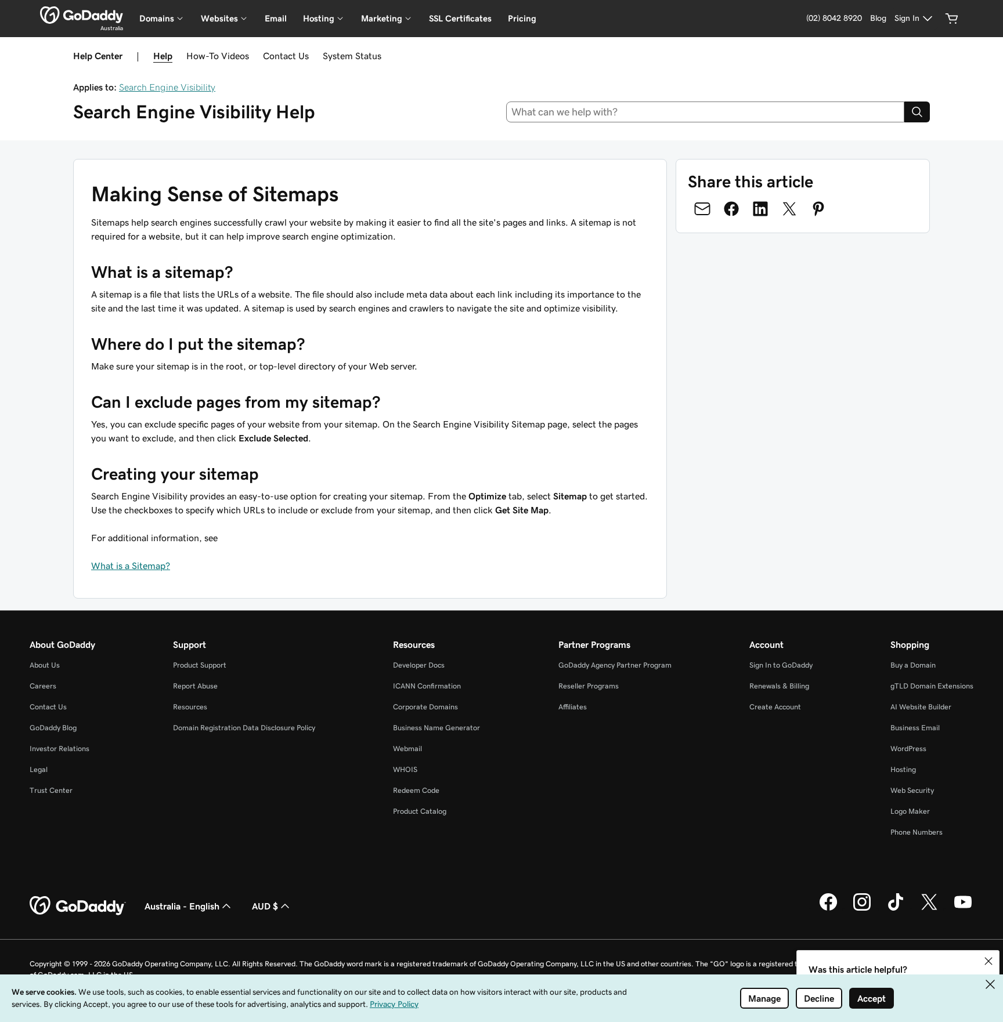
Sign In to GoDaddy (781, 665)
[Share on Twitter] (789, 209)
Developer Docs (419, 665)
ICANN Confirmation (427, 686)
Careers (43, 686)
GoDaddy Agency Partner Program (615, 665)
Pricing (522, 18)
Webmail (407, 748)
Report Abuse (195, 686)
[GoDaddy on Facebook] (828, 909)
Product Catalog (419, 811)
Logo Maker (910, 811)
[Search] (917, 112)
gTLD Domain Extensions (931, 686)
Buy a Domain (913, 665)
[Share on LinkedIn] (760, 209)
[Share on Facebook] (731, 209)
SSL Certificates (460, 18)
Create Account (775, 707)
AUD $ (265, 906)
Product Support (199, 665)
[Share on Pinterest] (818, 209)
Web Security (912, 790)
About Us (45, 665)
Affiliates (572, 707)
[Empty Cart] (952, 18)
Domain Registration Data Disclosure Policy (244, 727)
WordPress (908, 748)
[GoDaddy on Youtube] (963, 909)
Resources (190, 707)
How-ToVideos (217, 55)
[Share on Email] (702, 209)
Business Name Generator (436, 727)
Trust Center (51, 790)
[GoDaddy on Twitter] (929, 909)
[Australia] (81, 15)
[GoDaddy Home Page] (78, 906)
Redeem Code (416, 790)
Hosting (903, 769)
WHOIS (405, 769)
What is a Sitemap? (130, 565)
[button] (988, 961)
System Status (352, 55)
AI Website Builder (920, 707)
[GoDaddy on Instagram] (862, 909)
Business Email (915, 727)
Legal (39, 769)
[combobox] (705, 112)
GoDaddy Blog (53, 727)
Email (276, 18)
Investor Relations (59, 748)
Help (162, 55)
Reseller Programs (588, 686)
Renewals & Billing (779, 686)
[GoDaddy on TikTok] (895, 909)
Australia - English (182, 906)
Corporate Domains (425, 707)
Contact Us (286, 55)
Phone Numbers (916, 832)
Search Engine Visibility (167, 87)
